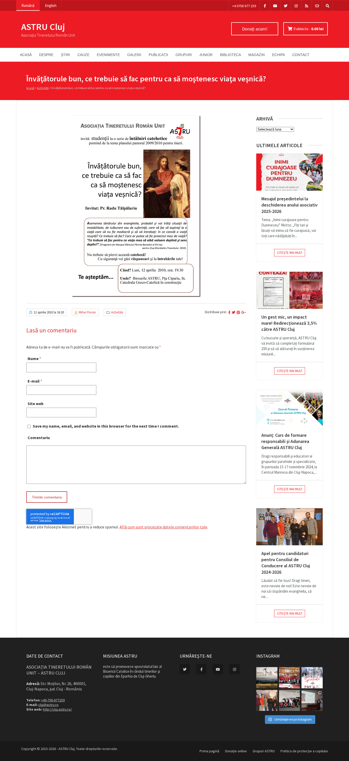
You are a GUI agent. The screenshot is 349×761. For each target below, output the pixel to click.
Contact (300, 55)
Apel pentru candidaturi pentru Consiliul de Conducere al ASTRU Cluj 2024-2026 (285, 562)
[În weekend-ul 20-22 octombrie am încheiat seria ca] (289, 700)
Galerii (134, 55)
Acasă (26, 55)
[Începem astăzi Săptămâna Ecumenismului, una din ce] (266, 677)
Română (27, 5)
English (50, 5)
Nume (33, 358)
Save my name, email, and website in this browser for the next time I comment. (106, 426)
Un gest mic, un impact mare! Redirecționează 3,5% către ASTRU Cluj (289, 323)
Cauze (83, 55)
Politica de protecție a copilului (304, 751)
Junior (206, 55)
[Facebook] (265, 5)
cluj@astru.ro (48, 704)
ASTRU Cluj (43, 26)
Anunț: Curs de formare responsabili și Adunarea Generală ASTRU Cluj (285, 441)
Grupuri (184, 55)
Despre (46, 55)
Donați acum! (254, 29)
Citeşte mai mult (289, 253)
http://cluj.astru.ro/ (57, 709)
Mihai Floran (87, 312)
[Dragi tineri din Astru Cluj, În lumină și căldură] (312, 677)
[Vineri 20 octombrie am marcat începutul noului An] (312, 700)
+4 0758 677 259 (244, 6)
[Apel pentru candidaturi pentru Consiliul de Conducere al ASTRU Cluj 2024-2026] (289, 526)
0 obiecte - (308, 28)
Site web (35, 403)
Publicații (158, 55)
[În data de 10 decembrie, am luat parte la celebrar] (289, 677)
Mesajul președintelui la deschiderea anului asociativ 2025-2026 (289, 205)
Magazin (256, 55)
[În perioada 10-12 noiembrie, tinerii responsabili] (266, 700)
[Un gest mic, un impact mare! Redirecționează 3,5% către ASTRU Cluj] (289, 290)
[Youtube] (275, 5)
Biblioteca (230, 55)
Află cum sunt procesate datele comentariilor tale (163, 526)
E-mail (34, 381)
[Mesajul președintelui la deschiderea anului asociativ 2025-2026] (289, 172)
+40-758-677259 (53, 700)
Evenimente (108, 55)
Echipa (278, 55)
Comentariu (39, 437)
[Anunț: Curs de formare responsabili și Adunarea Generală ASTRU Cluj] (289, 408)
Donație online (236, 751)
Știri (65, 55)
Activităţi (43, 88)
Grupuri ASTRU (264, 751)
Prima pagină (209, 751)
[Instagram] (296, 5)
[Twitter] (286, 5)
